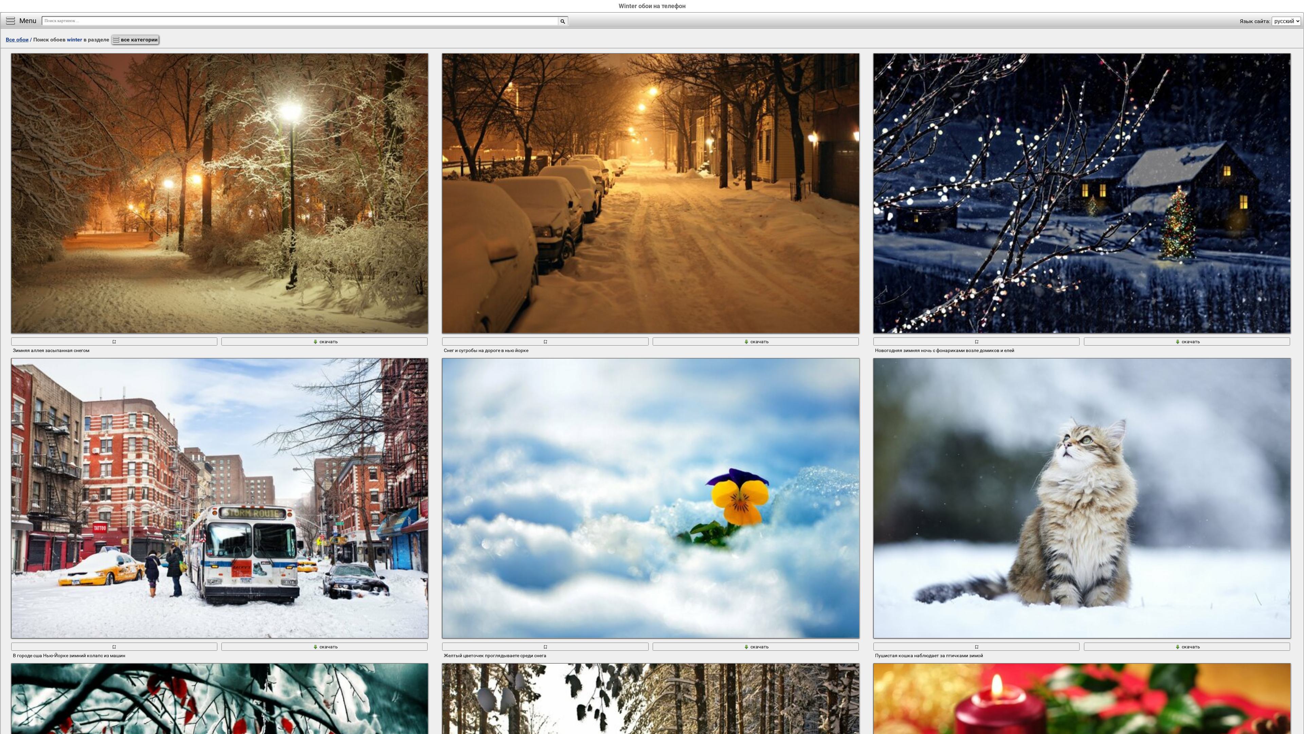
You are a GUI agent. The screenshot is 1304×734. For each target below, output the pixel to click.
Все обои (17, 39)
